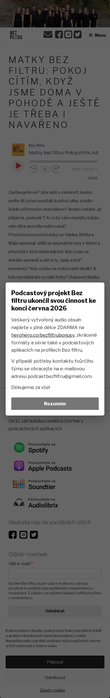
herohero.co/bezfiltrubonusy (42, 335)
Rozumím (55, 403)
